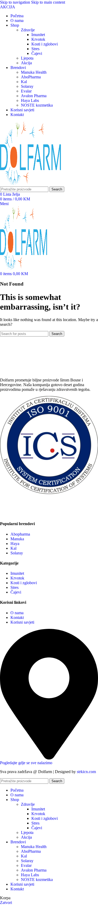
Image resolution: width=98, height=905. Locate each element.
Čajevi (36, 53)
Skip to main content (48, 2)
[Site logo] (30, 184)
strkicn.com (86, 771)
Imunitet (38, 34)
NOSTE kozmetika (37, 105)
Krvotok (38, 39)
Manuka (17, 539)
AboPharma (31, 77)
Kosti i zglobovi (44, 44)
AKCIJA (7, 7)
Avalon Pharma (34, 96)
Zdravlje (28, 30)
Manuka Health (34, 72)
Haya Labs (30, 100)
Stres (35, 49)
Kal (24, 81)
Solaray (27, 86)
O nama (17, 613)
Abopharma (20, 534)
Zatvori (6, 902)
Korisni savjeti (22, 622)
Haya (14, 543)
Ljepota (27, 58)
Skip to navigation (15, 2)
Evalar (26, 91)
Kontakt (17, 617)
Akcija (26, 63)
